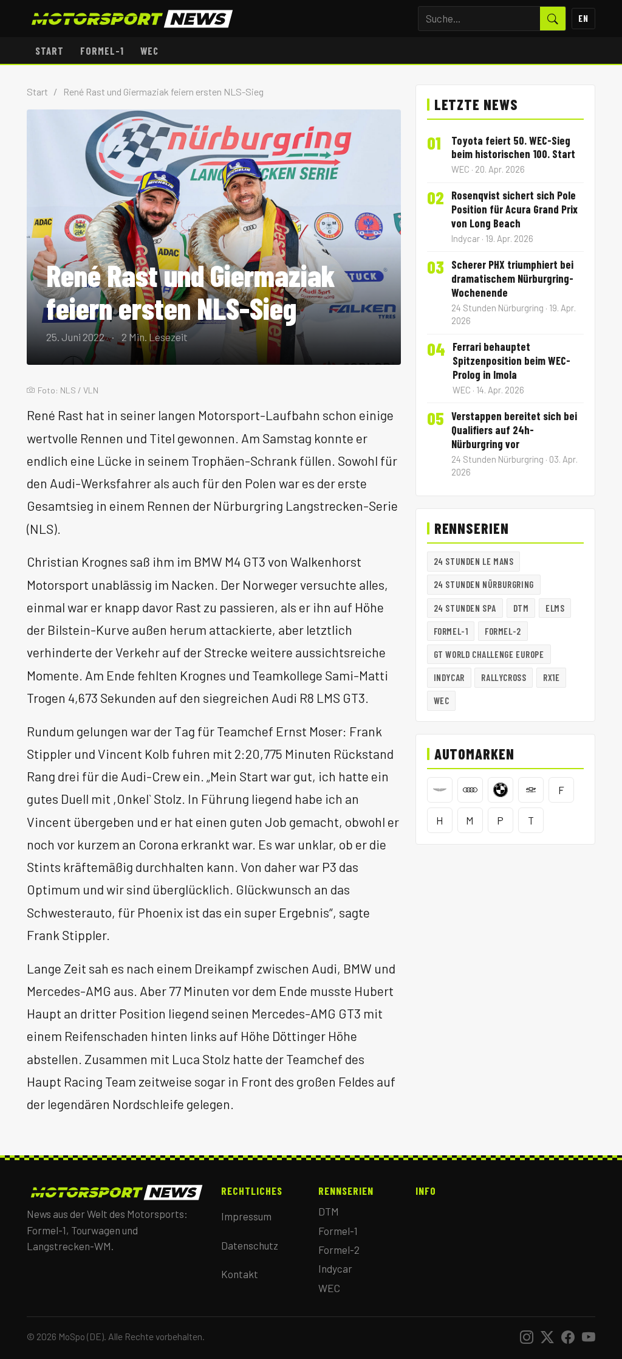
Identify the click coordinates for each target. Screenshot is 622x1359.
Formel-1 (102, 50)
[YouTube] (588, 1337)
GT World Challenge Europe (489, 654)
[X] (547, 1337)
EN (583, 18)
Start (49, 50)
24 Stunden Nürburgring (484, 584)
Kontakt (239, 1274)
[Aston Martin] (440, 790)
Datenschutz (249, 1245)
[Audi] (470, 790)
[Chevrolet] (531, 790)
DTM (521, 608)
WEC (149, 50)
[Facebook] (568, 1337)
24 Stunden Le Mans (474, 561)
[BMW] (500, 790)
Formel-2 (503, 631)
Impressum (246, 1216)
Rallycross (503, 677)
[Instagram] (526, 1337)
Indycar (449, 677)
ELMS (554, 608)
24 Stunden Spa (465, 608)
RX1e (551, 677)
